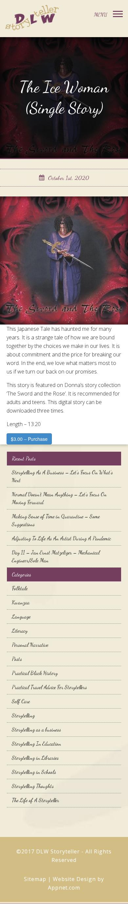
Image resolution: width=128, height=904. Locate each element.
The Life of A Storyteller (35, 800)
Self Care (21, 701)
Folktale (20, 588)
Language (21, 616)
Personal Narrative (30, 645)
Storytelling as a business (36, 729)
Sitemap (35, 879)
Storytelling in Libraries (35, 758)
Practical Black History (35, 673)
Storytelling (23, 715)
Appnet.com (64, 887)
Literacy (20, 630)
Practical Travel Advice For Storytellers (49, 687)
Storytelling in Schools (34, 772)
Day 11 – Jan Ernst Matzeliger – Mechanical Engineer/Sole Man (56, 556)
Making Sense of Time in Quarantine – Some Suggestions (56, 520)
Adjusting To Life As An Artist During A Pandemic (61, 538)
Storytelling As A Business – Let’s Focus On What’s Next (62, 476)
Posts (17, 659)
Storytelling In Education (36, 743)
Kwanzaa (21, 602)
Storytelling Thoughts (33, 786)
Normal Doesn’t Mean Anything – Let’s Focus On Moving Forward (59, 498)
